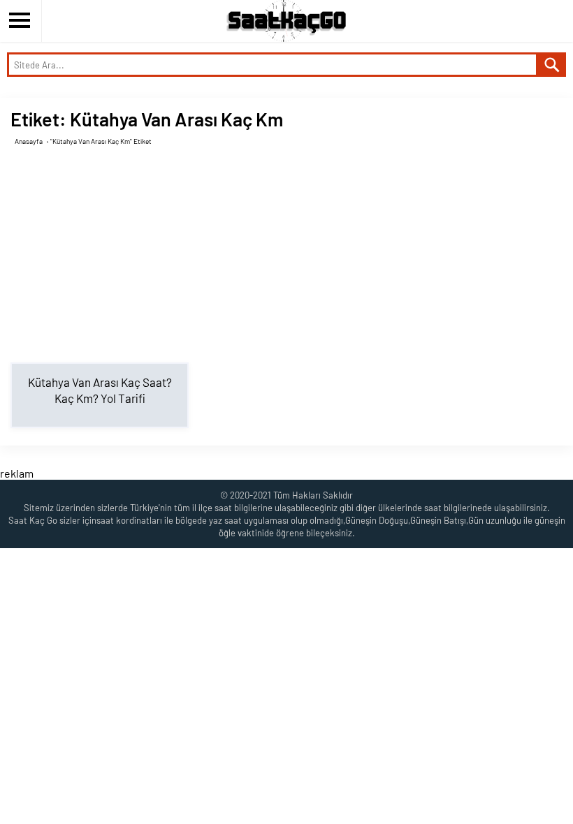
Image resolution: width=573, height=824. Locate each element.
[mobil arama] (552, 64)
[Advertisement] (291, 254)
